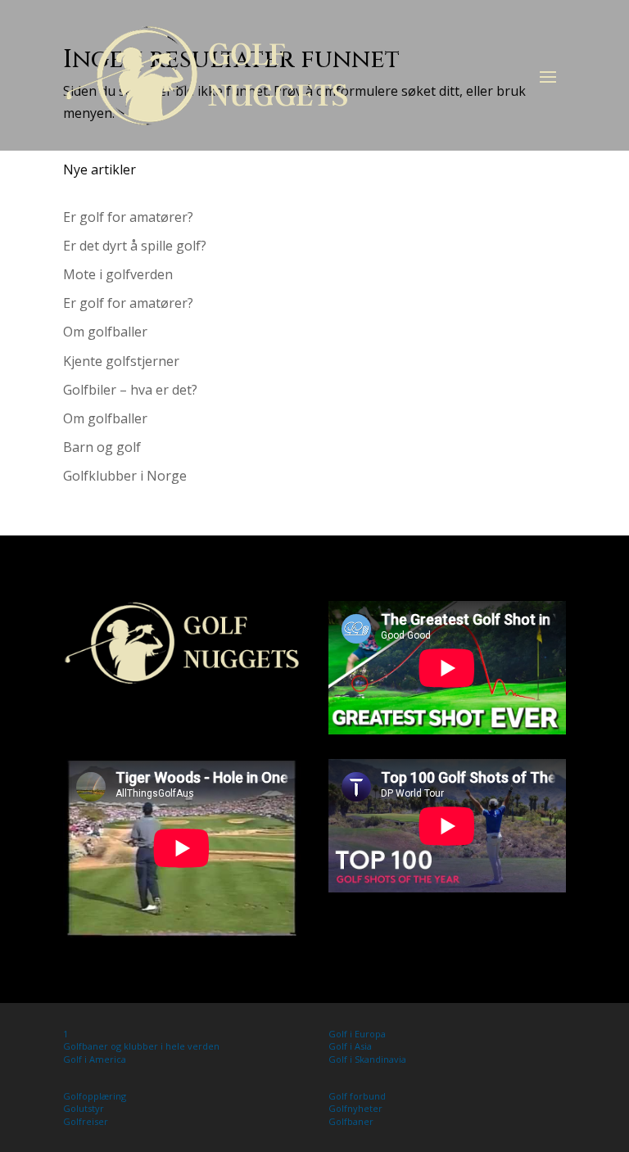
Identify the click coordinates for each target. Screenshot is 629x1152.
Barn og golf (102, 447)
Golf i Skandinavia (367, 1059)
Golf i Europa (357, 1034)
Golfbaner (350, 1121)
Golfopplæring (94, 1096)
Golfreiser (85, 1121)
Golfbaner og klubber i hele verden (141, 1046)
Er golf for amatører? (128, 217)
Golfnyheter (355, 1108)
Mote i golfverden (118, 274)
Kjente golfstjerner (121, 361)
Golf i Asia (350, 1046)
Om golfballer (105, 332)
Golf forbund (357, 1096)
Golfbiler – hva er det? (130, 390)
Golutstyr (83, 1108)
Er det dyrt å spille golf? (134, 246)
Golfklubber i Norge (125, 476)
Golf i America (94, 1059)
